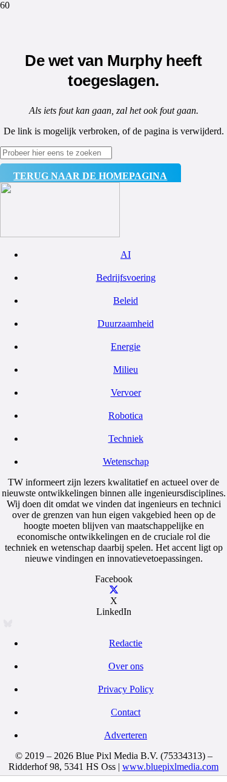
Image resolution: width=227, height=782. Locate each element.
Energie (125, 346)
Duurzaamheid (125, 323)
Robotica (125, 415)
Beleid (125, 300)
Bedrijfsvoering (126, 277)
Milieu (125, 369)
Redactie (125, 643)
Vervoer (126, 392)
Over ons (125, 666)
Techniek (125, 438)
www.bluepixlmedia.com (170, 766)
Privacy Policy (126, 689)
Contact (125, 712)
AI (125, 254)
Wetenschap (126, 461)
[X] (114, 590)
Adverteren (125, 735)
